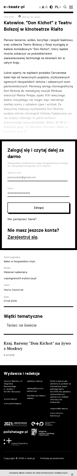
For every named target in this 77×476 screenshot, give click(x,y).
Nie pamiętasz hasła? (22, 219)
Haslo (10, 188)
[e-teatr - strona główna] (14, 7)
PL (57, 7)
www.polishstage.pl (12, 403)
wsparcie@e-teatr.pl (59, 408)
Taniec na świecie (22, 325)
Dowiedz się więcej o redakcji (36, 396)
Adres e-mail (14, 172)
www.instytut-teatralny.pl (57, 414)
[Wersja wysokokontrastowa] (51, 7)
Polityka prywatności (52, 458)
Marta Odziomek (14, 289)
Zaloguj (38, 207)
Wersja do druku (31, 16)
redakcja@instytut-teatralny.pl (35, 389)
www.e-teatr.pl (10, 399)
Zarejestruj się (22, 237)
